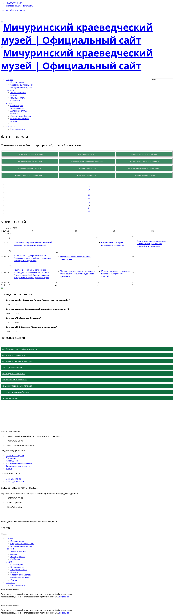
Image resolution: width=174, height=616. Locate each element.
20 (89, 189)
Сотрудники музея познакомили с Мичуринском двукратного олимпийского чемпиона (152, 244)
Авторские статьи (18, 111)
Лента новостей (18, 92)
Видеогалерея (17, 108)
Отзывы (14, 113)
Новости (10, 90)
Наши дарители (17, 98)
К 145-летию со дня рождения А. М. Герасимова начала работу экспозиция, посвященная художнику (32, 258)
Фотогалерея (16, 105)
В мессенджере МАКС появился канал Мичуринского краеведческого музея (31, 276)
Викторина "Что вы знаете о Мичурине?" (18, 361)
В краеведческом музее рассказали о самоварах (112, 243)
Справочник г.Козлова (20, 116)
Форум (13, 121)
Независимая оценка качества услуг (17, 386)
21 (89, 192)
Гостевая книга (17, 129)
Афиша (13, 95)
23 (89, 197)
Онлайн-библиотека (19, 118)
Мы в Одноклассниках (16, 481)
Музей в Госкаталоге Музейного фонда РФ (19, 349)
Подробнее (64, 597)
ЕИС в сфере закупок (10, 398)
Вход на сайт (7, 10)
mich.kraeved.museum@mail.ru (19, 5)
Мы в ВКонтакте (13, 479)
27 (89, 208)
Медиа (9, 103)
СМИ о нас (15, 100)
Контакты (10, 126)
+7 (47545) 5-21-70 (14, 3)
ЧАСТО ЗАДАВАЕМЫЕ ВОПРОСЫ (13, 374)
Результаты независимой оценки (15, 392)
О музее (9, 79)
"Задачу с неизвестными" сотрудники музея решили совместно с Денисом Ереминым (77, 274)
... (89, 200)
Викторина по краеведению (13, 355)
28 (89, 210)
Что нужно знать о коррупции (14, 380)
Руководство (12, 460)
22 (89, 195)
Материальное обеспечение (19, 463)
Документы (11, 458)
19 (89, 187)
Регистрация (19, 10)
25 (89, 202)
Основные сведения (15, 455)
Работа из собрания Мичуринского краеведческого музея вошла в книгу (31, 271)
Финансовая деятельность (18, 466)
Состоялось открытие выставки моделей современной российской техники (33, 243)
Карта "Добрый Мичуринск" (13, 367)
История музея (17, 82)
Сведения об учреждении (22, 85)
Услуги (9, 468)
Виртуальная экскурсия (21, 87)
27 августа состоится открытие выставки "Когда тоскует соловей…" (115, 274)
